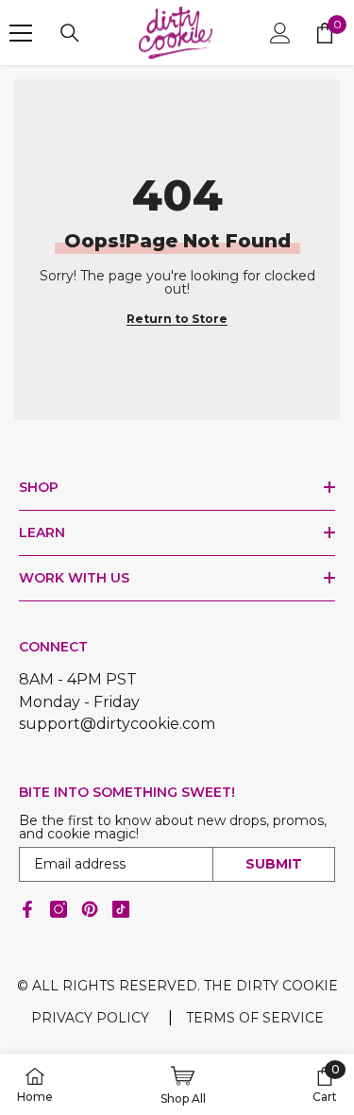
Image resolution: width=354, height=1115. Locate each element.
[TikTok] (120, 909)
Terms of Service (255, 1017)
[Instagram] (58, 909)
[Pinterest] (89, 909)
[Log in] (280, 33)
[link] (325, 1084)
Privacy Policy (90, 1017)
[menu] (20, 33)
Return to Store (177, 319)
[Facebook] (27, 909)
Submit (273, 863)
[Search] (70, 33)
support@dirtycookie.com (117, 724)
